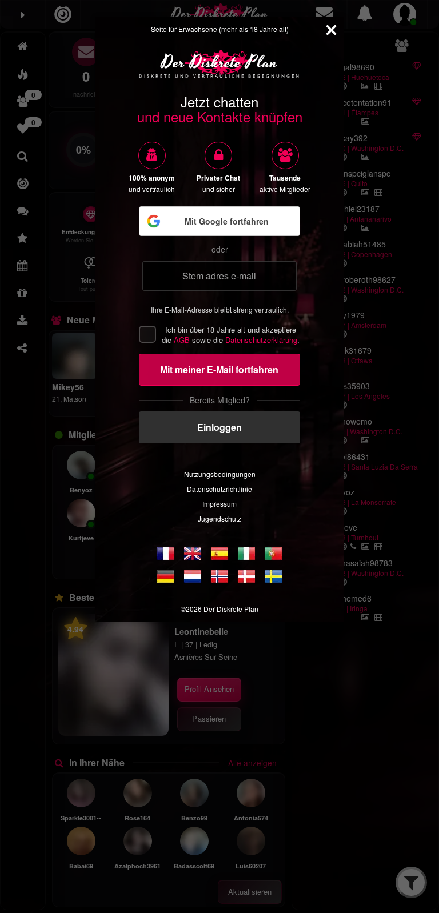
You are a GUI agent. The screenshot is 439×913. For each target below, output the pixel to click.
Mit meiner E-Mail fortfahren (219, 369)
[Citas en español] (219, 553)
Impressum (219, 503)
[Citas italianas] (246, 553)
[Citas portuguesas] (273, 553)
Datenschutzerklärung (261, 339)
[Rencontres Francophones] (166, 553)
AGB (182, 339)
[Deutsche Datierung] (166, 576)
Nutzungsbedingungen (220, 474)
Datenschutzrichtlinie (219, 489)
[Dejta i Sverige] (273, 576)
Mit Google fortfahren (227, 221)
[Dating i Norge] (219, 576)
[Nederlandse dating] (192, 576)
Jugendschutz (219, 518)
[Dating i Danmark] (246, 576)
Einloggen (219, 427)
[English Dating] (192, 553)
